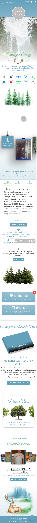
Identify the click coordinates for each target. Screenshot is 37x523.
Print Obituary (19, 224)
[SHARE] (26, 82)
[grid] (18, 147)
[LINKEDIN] (4, 82)
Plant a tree (18, 259)
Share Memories (19, 480)
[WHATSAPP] (33, 77)
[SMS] (18, 82)
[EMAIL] (11, 82)
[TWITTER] (26, 77)
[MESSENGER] (18, 77)
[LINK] (33, 82)
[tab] (7, 183)
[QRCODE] (4, 77)
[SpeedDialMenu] (32, 518)
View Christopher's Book (18, 383)
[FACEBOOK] (11, 77)
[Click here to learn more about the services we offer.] (18, 471)
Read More (18, 220)
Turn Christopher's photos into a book (18, 172)
